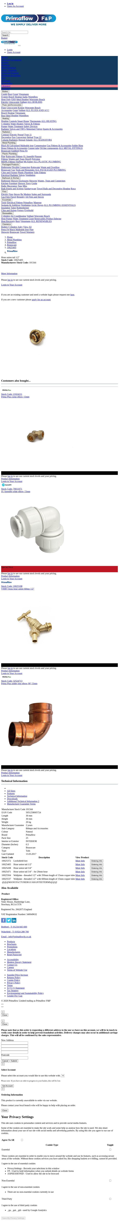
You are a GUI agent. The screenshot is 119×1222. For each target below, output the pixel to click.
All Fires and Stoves (34, 197)
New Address (7, 1040)
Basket (4, 38)
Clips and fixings (9, 210)
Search (5, 35)
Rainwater (35, 167)
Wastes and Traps (17, 159)
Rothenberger (23, 208)
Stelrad (30, 137)
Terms (10, 985)
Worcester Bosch (37, 99)
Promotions (12, 947)
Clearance (6, 224)
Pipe (3, 156)
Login (9, 49)
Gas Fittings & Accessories (59, 145)
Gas (13, 170)
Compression (40, 145)
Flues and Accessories (11, 105)
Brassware (6, 151)
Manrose (38, 202)
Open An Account (15, 6)
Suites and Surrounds (41, 194)
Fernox (20, 210)
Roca (73, 188)
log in (10, 280)
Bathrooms (6, 167)
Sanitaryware (30, 188)
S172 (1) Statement (16, 988)
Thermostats (35, 121)
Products (11, 941)
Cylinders (5, 124)
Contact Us (12, 965)
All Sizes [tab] (11, 791)
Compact (5, 134)
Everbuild (28, 210)
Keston (21, 107)
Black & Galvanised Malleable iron (17, 145)
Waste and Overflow (50, 167)
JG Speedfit (28, 156)
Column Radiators (9, 140)
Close (4, 1015)
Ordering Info (96, 861)
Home (10, 237)
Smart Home (23, 121)
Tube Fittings (40, 172)
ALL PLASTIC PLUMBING (47, 161)
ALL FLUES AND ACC (37, 110)
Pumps (4, 126)
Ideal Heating (22, 99)
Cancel (5, 1061)
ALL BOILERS (34, 102)
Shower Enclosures (20, 181)
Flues (3, 107)
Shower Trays (24, 183)
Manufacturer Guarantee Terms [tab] (21, 804)
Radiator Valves (17, 175)
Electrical (5, 175)
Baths (3, 186)
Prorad (21, 134)
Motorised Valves (34, 129)
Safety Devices (30, 126)
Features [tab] (11, 793)
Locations (11, 949)
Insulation (5, 208)
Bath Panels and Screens (12, 188)
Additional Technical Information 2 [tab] (23, 801)
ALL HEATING (49, 121)
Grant (15, 94)
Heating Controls (9, 121)
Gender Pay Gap (14, 996)
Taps (20, 186)
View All (27, 227)
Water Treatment (15, 126)
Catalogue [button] (5, 88)
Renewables (7, 213)
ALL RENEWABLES (41, 221)
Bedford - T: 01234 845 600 (14, 927)
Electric (4, 102)
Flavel (13, 197)
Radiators (6, 132)
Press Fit (23, 151)
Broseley (21, 197)
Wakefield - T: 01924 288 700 (15, 931)
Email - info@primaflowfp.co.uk (16, 936)
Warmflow (33, 97)
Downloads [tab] (12, 798)
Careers (10, 967)
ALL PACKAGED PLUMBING (50, 170)
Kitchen (4, 183)
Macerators (12, 186)
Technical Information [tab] (17, 796)
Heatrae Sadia (21, 97)
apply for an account (41, 299)
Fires (4, 191)
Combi (4, 94)
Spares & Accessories (53, 129)
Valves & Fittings (32, 124)
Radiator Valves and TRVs (13, 129)
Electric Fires (7, 194)
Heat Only (6, 99)
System (4, 97)
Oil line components (49, 148)
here (72, 294)
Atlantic (29, 140)
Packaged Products (10, 164)
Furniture (13, 183)
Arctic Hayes (37, 205)
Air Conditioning (18, 216)
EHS (13, 99)
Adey (20, 227)
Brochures (11, 944)
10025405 (11, 247)
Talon (13, 208)
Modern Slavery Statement (19, 962)
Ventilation (30, 175)
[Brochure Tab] (2, 1004)
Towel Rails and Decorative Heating (53, 188)
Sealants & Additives (10, 205)
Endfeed (15, 151)
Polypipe (36, 159)
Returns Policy (13, 977)
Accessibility (13, 959)
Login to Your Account (11, 285)
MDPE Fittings (8, 161)
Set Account (7, 1086)
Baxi (10, 94)
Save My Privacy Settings (13, 1218)
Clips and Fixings (9, 172)
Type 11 (28, 134)
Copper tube (33, 148)
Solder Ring (77, 145)
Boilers (5, 91)
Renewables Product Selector (47, 218)
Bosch (11, 97)
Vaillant (23, 102)
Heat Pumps (6, 218)
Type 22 (37, 137)
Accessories (6, 110)
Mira (25, 186)
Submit (14, 1061)
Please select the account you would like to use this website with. (31, 1075)
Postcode (5, 1055)
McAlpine (28, 161)
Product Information (10, 478)
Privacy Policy (13, 983)
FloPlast (19, 161)
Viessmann (24, 94)
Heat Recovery (8, 221)
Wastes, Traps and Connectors (51, 181)
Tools (3, 202)
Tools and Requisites (25, 170)
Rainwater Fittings (14, 156)
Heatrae (11, 113)
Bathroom (5, 181)
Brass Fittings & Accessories (14, 148)
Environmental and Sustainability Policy (25, 993)
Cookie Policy (13, 980)
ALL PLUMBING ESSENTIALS (60, 205)
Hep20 (28, 159)
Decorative (6, 137)
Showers (33, 181)
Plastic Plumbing (9, 154)
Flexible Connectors (21, 167)
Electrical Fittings (15, 202)
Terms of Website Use (17, 970)
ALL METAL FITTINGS (71, 148)
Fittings (4, 159)
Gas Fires (5, 197)
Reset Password (14, 954)
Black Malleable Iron (19, 229)
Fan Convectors (19, 137)
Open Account (13, 52)
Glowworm (14, 102)
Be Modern (25, 194)
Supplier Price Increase (17, 975)
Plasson (38, 156)
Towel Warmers (27, 232)
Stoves (17, 194)
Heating (5, 118)
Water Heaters (17, 124)
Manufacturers (13, 952)
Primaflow (28, 202)
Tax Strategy (13, 990)
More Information (9, 273)
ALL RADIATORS (42, 140)
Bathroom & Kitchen (10, 178)
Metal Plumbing (8, 143)
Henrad (21, 140)
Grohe (34, 183)
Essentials (6, 200)
